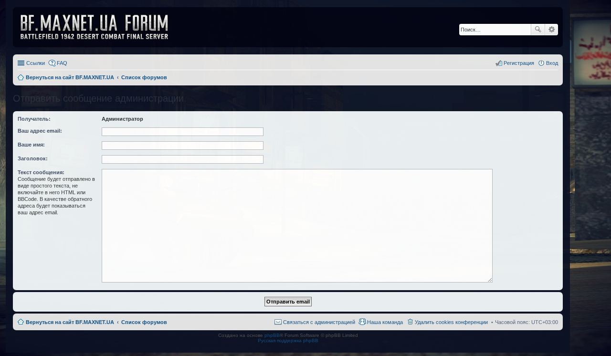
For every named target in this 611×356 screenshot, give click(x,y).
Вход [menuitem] (552, 63)
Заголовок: (33, 158)
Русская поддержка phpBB (288, 340)
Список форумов (144, 322)
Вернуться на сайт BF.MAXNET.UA (70, 322)
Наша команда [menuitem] (385, 322)
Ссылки (35, 63)
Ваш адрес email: (40, 131)
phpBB (272, 335)
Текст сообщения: (41, 172)
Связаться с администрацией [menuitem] (319, 322)
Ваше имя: (31, 144)
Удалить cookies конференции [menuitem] (451, 322)
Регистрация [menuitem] (519, 63)
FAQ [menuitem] (62, 63)
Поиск (538, 29)
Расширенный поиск (551, 29)
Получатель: (34, 119)
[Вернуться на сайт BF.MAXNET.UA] (100, 27)
